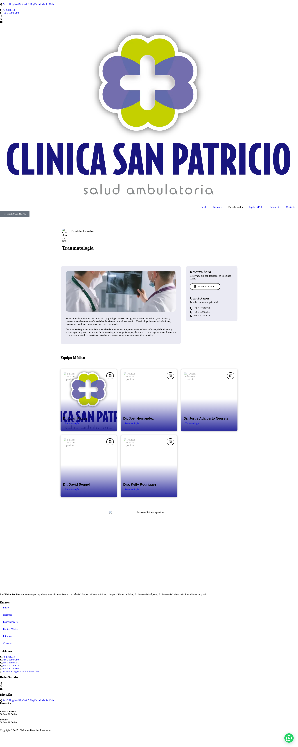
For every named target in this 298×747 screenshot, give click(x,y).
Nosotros (217, 207)
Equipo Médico (256, 207)
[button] (289, 738)
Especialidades (10, 622)
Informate (275, 207)
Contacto (290, 207)
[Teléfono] (1, 15)
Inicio (204, 207)
